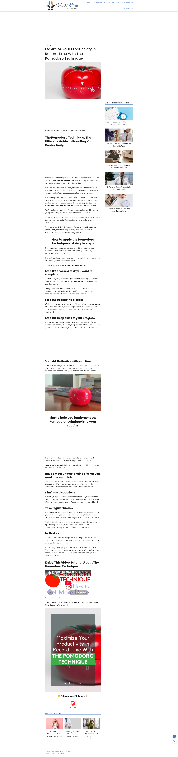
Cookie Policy (59, 751)
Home (88, 3)
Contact (68, 751)
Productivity (128, 8)
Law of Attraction (99, 3)
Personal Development (125, 3)
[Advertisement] (89, 27)
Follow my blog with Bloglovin (54, 753)
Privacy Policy (49, 751)
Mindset (111, 3)
